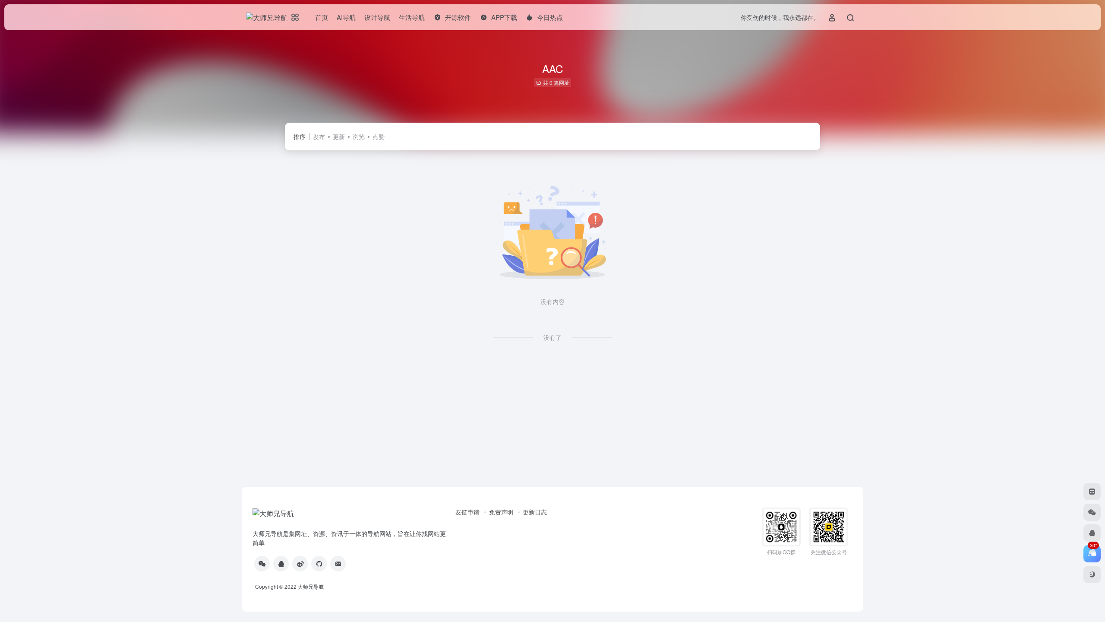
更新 (339, 136)
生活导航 (412, 17)
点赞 (379, 136)
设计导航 (377, 17)
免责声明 (501, 512)
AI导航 (346, 17)
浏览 (359, 136)
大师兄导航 (311, 586)
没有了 (552, 337)
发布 (319, 136)
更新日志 (535, 512)
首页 (321, 17)
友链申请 (467, 512)
